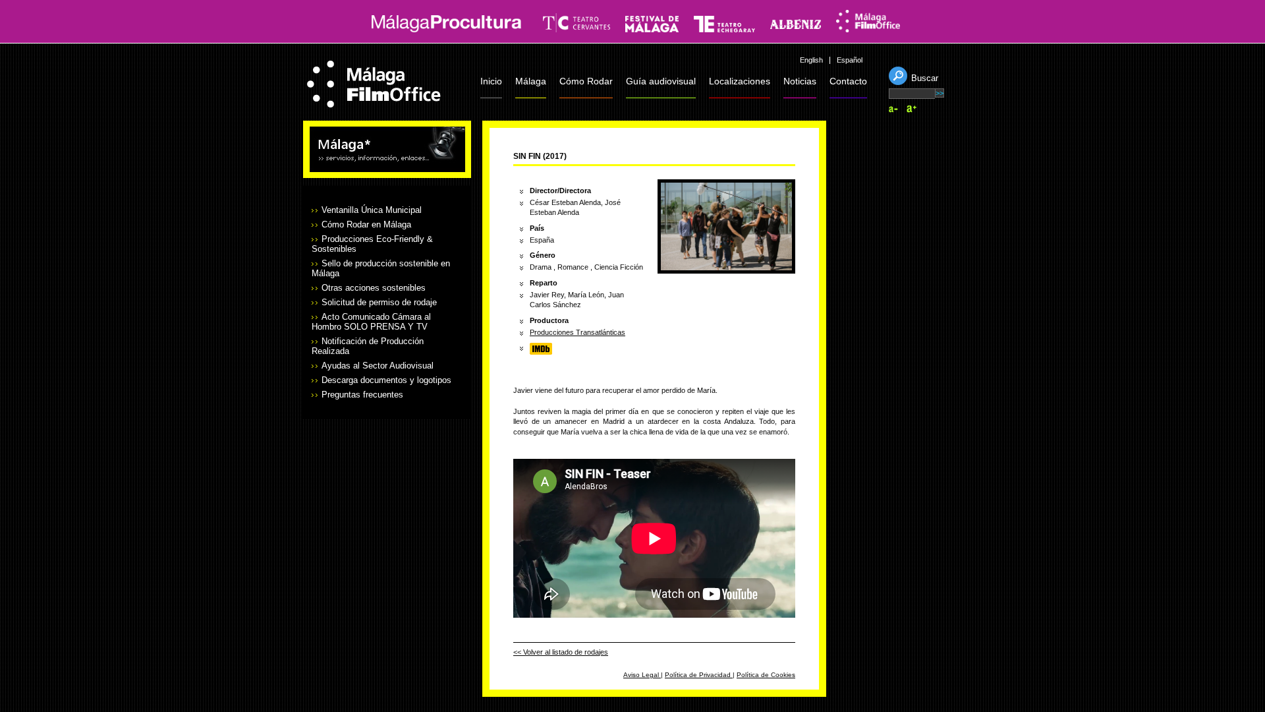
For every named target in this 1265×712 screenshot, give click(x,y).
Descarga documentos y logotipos (386, 380)
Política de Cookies (766, 674)
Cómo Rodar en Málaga (366, 224)
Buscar (924, 78)
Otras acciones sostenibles (374, 288)
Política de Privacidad (699, 674)
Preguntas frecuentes (362, 395)
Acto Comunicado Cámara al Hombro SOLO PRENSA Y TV (371, 322)
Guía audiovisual (661, 81)
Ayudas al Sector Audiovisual (378, 366)
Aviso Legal (642, 674)
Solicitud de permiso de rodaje (379, 302)
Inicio (491, 81)
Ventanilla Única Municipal (372, 210)
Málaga (530, 81)
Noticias (799, 81)
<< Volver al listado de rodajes (560, 652)
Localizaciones (739, 81)
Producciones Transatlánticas (577, 332)
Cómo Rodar (586, 81)
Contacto (848, 81)
